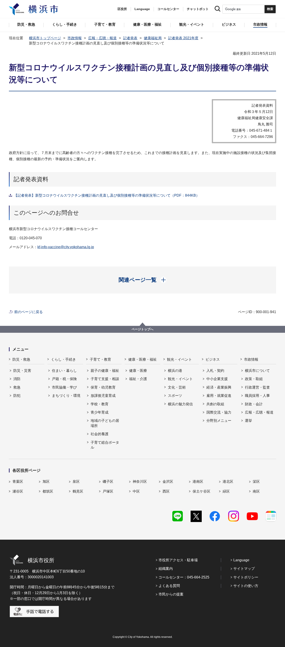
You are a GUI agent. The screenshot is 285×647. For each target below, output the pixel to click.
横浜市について (257, 370)
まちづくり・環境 (66, 395)
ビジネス (213, 359)
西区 (166, 491)
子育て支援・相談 (105, 379)
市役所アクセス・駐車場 (178, 560)
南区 (256, 491)
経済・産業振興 (218, 387)
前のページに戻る (28, 312)
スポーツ (175, 395)
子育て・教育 (100, 359)
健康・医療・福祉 (142, 359)
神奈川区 (140, 481)
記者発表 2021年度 (183, 38)
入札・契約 (215, 370)
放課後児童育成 (103, 395)
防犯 (16, 395)
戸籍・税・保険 (64, 379)
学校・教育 (99, 404)
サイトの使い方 (245, 586)
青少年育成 (99, 412)
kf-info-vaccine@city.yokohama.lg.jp (65, 247)
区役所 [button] (122, 9)
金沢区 (168, 481)
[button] (143, 280)
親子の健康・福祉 (105, 370)
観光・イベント (179, 359)
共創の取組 (215, 404)
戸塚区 (108, 491)
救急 (16, 387)
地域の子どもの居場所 (105, 423)
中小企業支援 (217, 379)
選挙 (248, 420)
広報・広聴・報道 (102, 38)
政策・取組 (254, 379)
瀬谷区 (17, 491)
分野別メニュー (218, 420)
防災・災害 (22, 370)
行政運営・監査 (257, 387)
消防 (16, 379)
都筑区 (48, 491)
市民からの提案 (171, 594)
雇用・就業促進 (218, 395)
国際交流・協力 (218, 412)
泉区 (76, 481)
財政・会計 (254, 404)
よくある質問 (169, 586)
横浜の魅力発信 (180, 404)
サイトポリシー (245, 577)
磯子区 (108, 481)
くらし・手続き (63, 359)
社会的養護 (99, 434)
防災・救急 (21, 359)
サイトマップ (244, 568)
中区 (136, 491)
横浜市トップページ (45, 38)
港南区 (198, 481)
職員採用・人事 (257, 395)
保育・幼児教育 (103, 387)
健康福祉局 (153, 38)
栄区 (256, 481)
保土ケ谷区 (201, 491)
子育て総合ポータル (105, 445)
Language (241, 560)
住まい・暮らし (64, 370)
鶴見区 (78, 491)
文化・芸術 (177, 387)
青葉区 (17, 481)
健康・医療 (138, 370)
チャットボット (198, 9)
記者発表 (130, 38)
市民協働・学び (64, 387)
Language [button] (142, 9)
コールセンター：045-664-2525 (184, 577)
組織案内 (166, 568)
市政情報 (74, 38)
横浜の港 (175, 370)
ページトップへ (142, 329)
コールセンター (168, 9)
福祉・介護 (138, 379)
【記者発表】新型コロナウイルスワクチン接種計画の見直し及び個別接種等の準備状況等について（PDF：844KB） (107, 195)
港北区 (228, 481)
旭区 (46, 481)
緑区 (226, 491)
